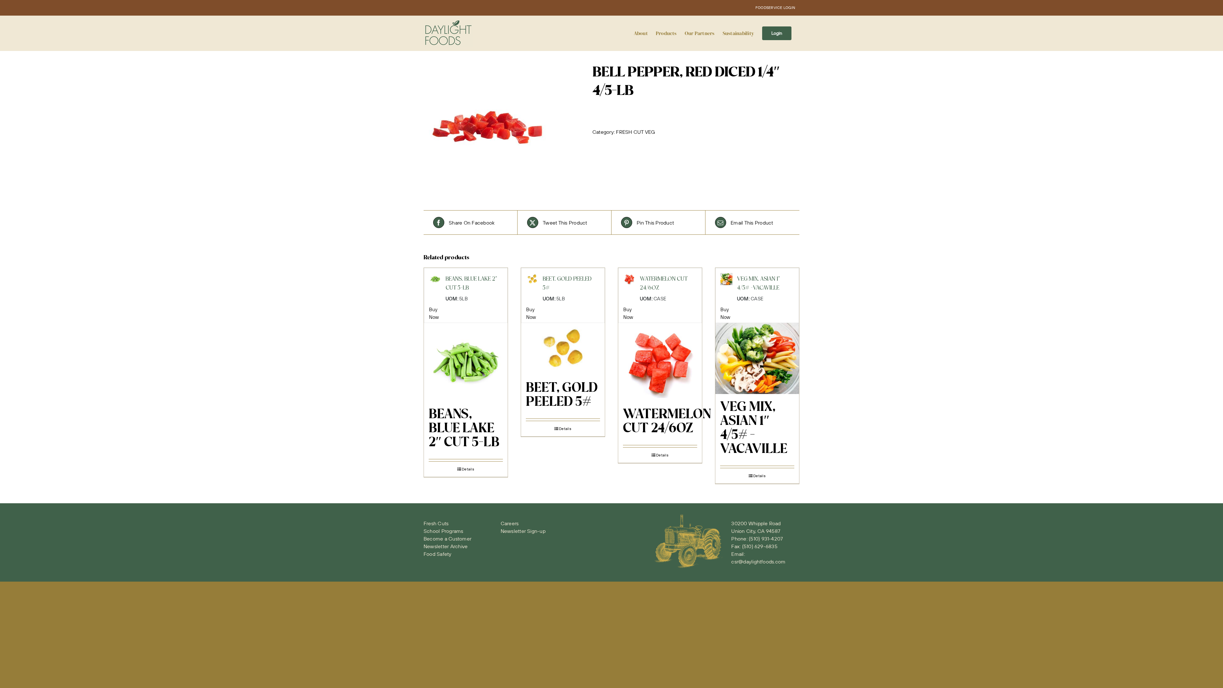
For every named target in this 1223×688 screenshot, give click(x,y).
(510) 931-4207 (766, 538)
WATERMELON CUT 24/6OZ (667, 422)
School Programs (443, 531)
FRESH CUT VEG (635, 132)
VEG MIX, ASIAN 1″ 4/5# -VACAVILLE (753, 428)
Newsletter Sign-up (523, 531)
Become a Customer (447, 538)
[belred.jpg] (503, 127)
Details (468, 469)
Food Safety (438, 554)
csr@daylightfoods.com (758, 561)
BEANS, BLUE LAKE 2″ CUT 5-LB (464, 429)
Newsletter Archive (446, 546)
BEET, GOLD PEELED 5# (562, 395)
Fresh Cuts (436, 523)
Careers (510, 523)
